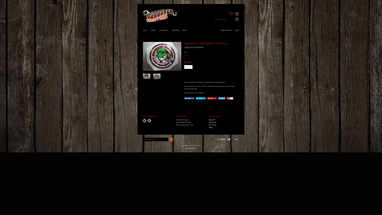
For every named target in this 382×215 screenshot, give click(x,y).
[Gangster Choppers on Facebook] (144, 121)
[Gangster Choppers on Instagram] (149, 121)
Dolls (153, 30)
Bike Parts (175, 30)
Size (185, 52)
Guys (145, 30)
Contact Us (213, 122)
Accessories (163, 30)
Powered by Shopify (191, 148)
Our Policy (212, 125)
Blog (210, 127)
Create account (226, 30)
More (185, 30)
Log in (237, 30)
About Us (212, 120)
